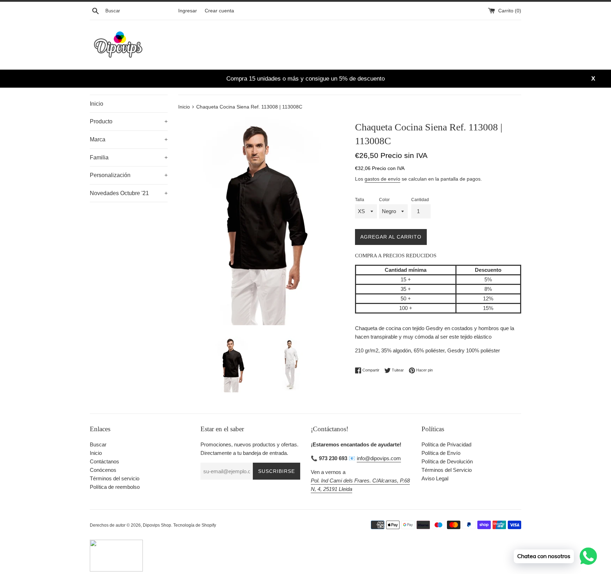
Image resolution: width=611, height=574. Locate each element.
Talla (359, 199)
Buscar (98, 444)
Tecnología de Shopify (194, 525)
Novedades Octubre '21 (129, 193)
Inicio (96, 104)
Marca (129, 139)
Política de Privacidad (446, 444)
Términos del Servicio (446, 470)
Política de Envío (440, 453)
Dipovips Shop (157, 525)
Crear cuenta (219, 10)
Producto (129, 121)
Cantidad (420, 199)
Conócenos (103, 470)
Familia (129, 157)
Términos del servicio (114, 478)
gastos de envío (382, 179)
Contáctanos (104, 461)
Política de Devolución (447, 461)
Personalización (129, 175)
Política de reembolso (115, 487)
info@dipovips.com (379, 458)
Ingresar (187, 10)
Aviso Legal (434, 478)
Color (384, 199)
